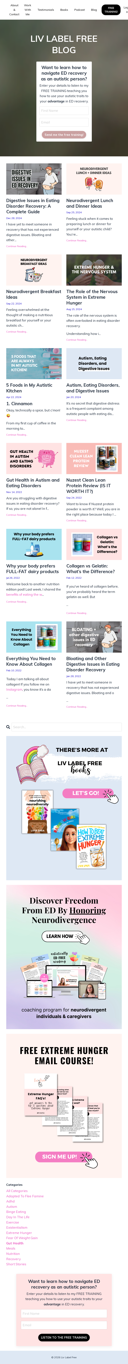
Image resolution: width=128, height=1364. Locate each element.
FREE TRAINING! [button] (111, 9)
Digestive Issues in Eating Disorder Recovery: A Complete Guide (32, 206)
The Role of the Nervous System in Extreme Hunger (92, 297)
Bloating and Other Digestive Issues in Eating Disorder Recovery (93, 664)
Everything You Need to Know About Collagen (31, 661)
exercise (12, 1222)
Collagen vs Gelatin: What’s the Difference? (90, 568)
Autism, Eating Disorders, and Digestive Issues (93, 387)
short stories (16, 1264)
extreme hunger (19, 1233)
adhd (10, 1201)
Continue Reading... (16, 246)
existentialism (16, 1227)
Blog (94, 10)
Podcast (79, 10)
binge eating (16, 1212)
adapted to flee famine (25, 1196)
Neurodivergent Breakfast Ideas (33, 294)
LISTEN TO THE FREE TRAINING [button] (64, 1337)
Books (64, 10)
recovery (13, 1259)
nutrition (13, 1254)
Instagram (14, 689)
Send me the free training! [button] (64, 135)
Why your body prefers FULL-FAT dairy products (32, 568)
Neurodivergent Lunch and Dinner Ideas (89, 203)
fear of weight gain (22, 1238)
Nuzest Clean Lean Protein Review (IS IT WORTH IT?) (88, 485)
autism (11, 1207)
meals (10, 1248)
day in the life (18, 1217)
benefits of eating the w (24, 594)
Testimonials (45, 10)
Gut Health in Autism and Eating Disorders (32, 482)
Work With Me (27, 9)
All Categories (17, 1191)
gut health (14, 1243)
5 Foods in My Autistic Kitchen (29, 387)
